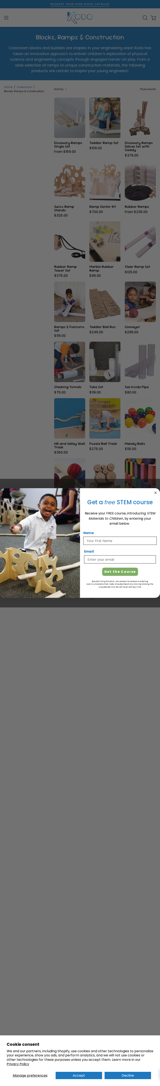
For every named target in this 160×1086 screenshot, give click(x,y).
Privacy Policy (18, 1064)
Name (88, 532)
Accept (79, 1075)
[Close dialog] (155, 492)
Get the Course (120, 571)
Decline (128, 1075)
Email (89, 551)
